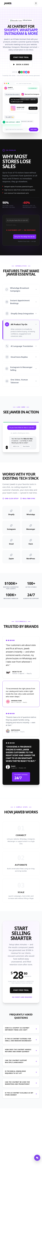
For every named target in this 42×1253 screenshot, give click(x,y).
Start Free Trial (21, 57)
